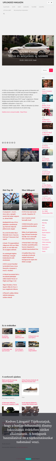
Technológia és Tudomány (8, 398)
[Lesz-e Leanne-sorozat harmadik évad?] (47, 86)
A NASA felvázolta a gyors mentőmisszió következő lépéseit (30, 226)
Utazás (43, 251)
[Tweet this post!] (5, 143)
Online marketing (46, 242)
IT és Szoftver (45, 130)
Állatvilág (6, 6)
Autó (13, 6)
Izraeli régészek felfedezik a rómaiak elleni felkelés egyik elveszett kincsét (29, 404)
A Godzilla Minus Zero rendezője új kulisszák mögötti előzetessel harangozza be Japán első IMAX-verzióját (29, 257)
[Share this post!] (3, 143)
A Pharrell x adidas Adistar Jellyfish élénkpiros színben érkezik (10, 295)
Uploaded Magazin (13, 3)
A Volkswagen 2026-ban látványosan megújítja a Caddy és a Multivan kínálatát (10, 404)
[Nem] (54, 437)
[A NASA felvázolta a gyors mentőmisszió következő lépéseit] (47, 141)
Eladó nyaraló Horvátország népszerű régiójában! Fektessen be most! (9, 382)
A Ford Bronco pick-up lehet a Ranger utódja (19, 351)
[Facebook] (49, 2)
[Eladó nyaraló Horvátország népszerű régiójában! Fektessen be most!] (10, 395)
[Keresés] (51, 70)
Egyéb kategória (46, 232)
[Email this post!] (14, 143)
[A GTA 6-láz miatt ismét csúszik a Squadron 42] (47, 167)
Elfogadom (28, 459)
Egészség (26, 6)
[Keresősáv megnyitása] (4, 13)
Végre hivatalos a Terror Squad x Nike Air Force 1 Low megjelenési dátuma (10, 287)
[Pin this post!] (10, 143)
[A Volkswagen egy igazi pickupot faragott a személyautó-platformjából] (7, 346)
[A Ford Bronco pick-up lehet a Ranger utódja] (20, 346)
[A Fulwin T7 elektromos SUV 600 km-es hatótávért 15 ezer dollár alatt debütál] (20, 333)
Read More (23, 112)
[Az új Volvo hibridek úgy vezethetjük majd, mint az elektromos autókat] (7, 333)
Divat (19, 6)
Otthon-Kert (7, 10)
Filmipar (34, 6)
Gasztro (41, 6)
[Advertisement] (28, 25)
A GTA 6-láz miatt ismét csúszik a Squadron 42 (46, 174)
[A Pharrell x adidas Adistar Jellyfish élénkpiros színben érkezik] (47, 115)
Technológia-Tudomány (21, 10)
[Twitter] (51, 2)
